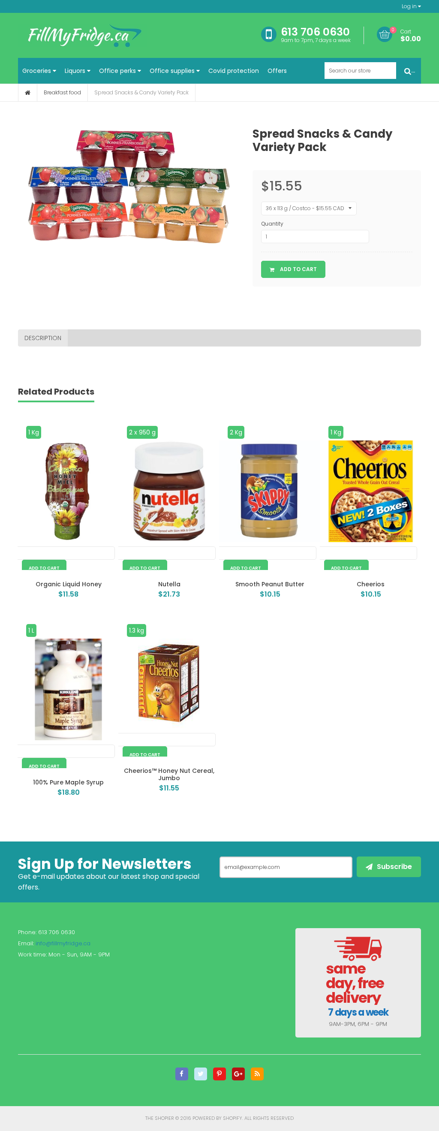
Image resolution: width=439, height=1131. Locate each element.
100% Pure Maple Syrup (68, 782)
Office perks (118, 70)
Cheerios (371, 584)
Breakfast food (62, 92)
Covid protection (233, 70)
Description (42, 338)
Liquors (76, 70)
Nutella (169, 584)
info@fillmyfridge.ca (63, 943)
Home (27, 92)
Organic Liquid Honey (69, 584)
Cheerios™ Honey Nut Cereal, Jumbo (169, 774)
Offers (277, 70)
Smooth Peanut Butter (269, 584)
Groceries (37, 70)
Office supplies (173, 70)
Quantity (272, 223)
